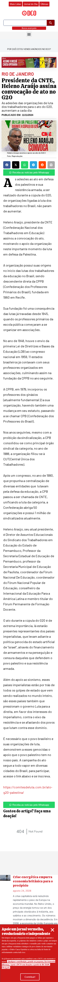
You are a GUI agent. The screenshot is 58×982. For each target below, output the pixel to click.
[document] (29, 491)
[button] (52, 930)
